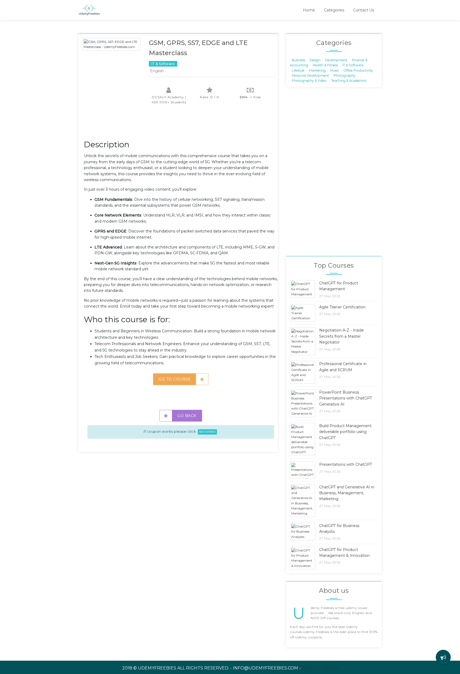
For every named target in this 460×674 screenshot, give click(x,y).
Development (336, 60)
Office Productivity (358, 70)
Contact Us (363, 10)
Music (334, 70)
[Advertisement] (181, 125)
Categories (334, 10)
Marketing (317, 70)
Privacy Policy (320, 668)
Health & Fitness (325, 65)
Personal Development (310, 75)
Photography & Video (309, 81)
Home (309, 10)
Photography (345, 75)
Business (298, 60)
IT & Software (353, 65)
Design (315, 60)
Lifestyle (298, 70)
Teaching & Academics (348, 81)
